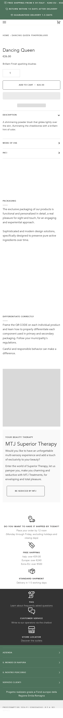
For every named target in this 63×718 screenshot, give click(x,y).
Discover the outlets (31, 640)
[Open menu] (8, 22)
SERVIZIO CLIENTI (12, 682)
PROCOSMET (9, 707)
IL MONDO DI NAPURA (14, 662)
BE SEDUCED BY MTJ (25, 491)
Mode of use (10, 143)
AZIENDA (7, 652)
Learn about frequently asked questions (31, 605)
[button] (31, 96)
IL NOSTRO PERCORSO (14, 672)
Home (6, 35)
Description (10, 115)
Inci (5, 153)
